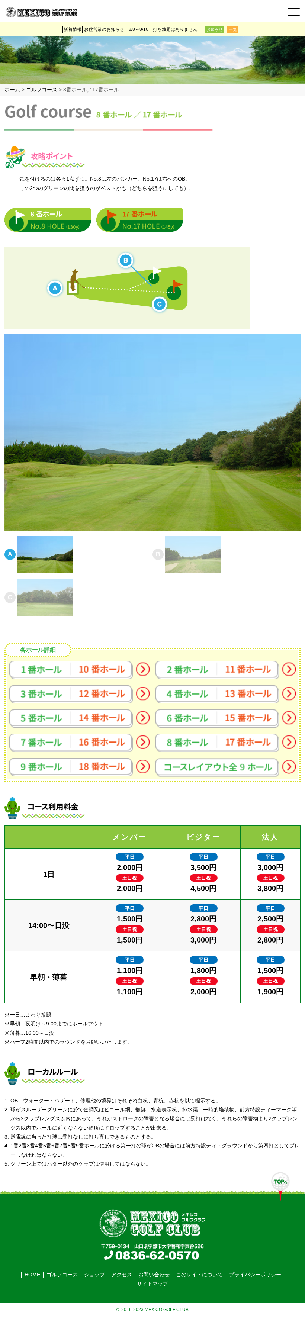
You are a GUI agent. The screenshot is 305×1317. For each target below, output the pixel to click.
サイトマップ (152, 1284)
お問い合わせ (154, 1275)
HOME (32, 1275)
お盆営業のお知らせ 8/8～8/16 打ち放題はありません (141, 29)
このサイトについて (199, 1275)
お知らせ (214, 29)
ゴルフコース (62, 1275)
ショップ (94, 1275)
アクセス (121, 1275)
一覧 (233, 29)
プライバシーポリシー (255, 1275)
